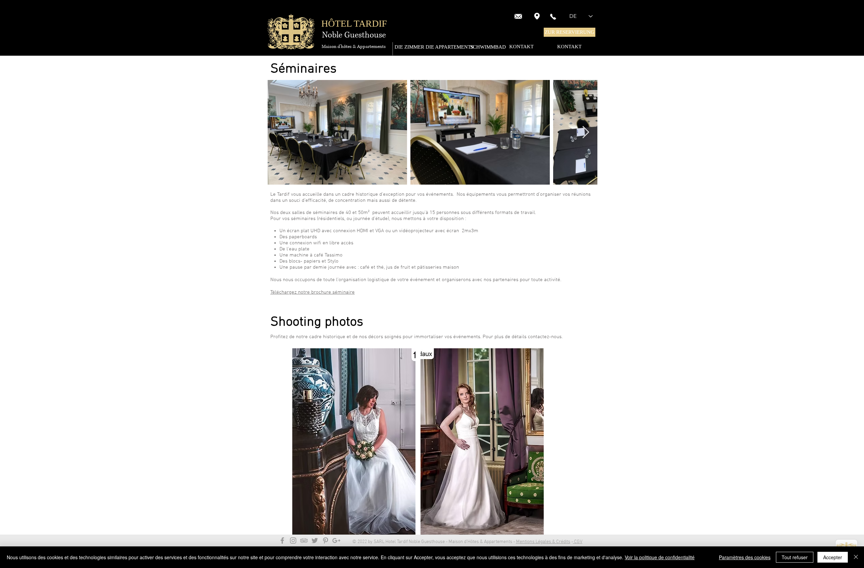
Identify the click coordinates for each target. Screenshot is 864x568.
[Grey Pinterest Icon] (325, 540)
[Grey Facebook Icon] (282, 540)
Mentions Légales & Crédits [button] (543, 542)
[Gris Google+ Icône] (336, 540)
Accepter (832, 557)
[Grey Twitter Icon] (314, 540)
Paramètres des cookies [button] (745, 557)
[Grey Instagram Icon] (293, 540)
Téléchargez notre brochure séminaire (312, 292)
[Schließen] (856, 557)
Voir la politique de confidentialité (660, 557)
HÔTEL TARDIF (354, 23)
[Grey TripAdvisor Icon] (304, 540)
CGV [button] (578, 542)
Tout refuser (795, 557)
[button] (569, 32)
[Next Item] (586, 132)
